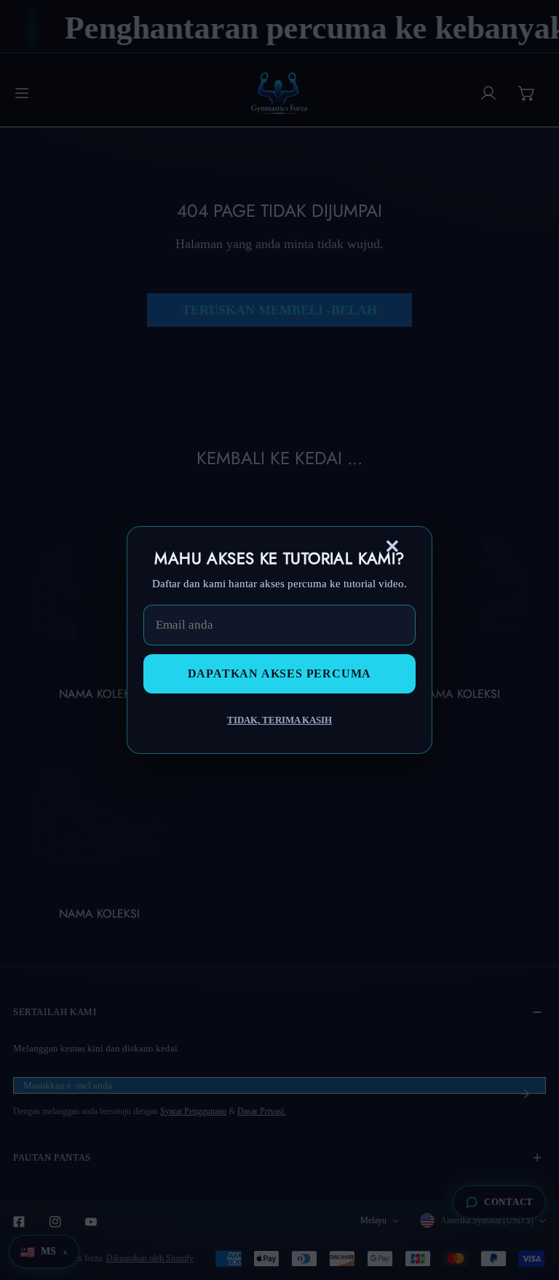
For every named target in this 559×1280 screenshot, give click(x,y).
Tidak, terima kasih (279, 720)
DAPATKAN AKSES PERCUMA (280, 673)
